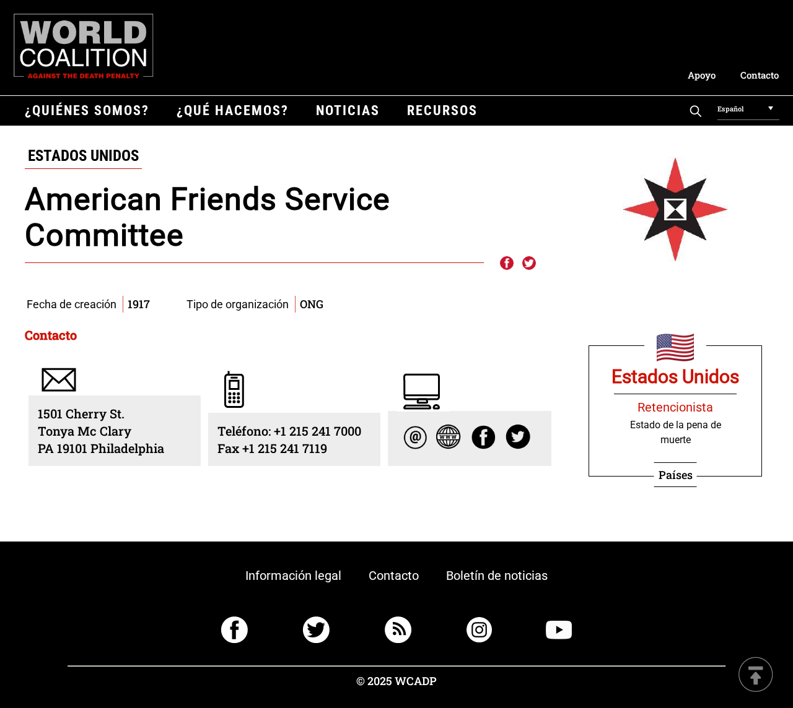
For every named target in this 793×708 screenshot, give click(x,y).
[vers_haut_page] (755, 675)
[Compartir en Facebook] (506, 264)
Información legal (293, 575)
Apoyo (702, 75)
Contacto (759, 75)
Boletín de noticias (497, 575)
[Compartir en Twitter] (529, 264)
